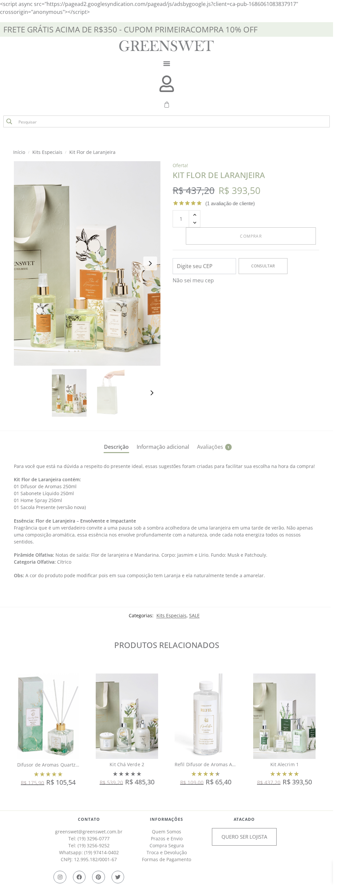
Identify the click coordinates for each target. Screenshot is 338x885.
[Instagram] (59, 877)
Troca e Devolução (167, 852)
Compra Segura (167, 845)
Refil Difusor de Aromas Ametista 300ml (219, 764)
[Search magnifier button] (9, 121)
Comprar (250, 236)
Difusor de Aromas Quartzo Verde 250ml (62, 765)
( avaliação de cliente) (230, 203)
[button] (166, 63)
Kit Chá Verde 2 (127, 764)
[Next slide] (150, 263)
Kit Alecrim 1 (284, 764)
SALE (194, 615)
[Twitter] (118, 877)
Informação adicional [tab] (163, 446)
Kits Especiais (171, 615)
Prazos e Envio (167, 838)
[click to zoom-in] (88, 263)
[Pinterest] (98, 877)
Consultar (263, 266)
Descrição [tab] (116, 446)
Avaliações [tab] (213, 446)
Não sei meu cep (193, 280)
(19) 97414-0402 (101, 852)
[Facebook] (79, 877)
